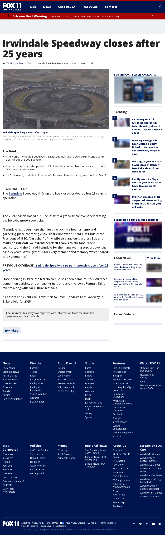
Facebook (8, 454)
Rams (88, 367)
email (159, 523)
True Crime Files (121, 383)
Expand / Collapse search (160, 7)
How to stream (10, 477)
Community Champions (119, 395)
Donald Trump (37, 457)
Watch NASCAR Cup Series (150, 470)
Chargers (89, 371)
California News (11, 371)
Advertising (118, 472)
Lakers (88, 375)
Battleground (37, 473)
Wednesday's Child (122, 379)
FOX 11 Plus (119, 494)
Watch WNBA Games (151, 492)
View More (154, 258)
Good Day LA (67, 363)
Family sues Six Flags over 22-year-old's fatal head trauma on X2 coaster (129, 297)
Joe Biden (35, 461)
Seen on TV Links (66, 383)
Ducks (88, 398)
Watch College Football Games (148, 459)
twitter (140, 523)
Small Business (65, 454)
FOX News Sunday (12, 398)
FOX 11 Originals (121, 367)
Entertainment (10, 383)
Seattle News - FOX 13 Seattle (95, 465)
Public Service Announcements (121, 485)
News (7, 363)
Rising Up (117, 418)
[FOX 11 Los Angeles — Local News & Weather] (13, 7)
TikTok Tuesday (66, 391)
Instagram (8, 457)
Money (62, 446)
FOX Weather (37, 401)
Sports (90, 363)
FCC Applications (121, 480)
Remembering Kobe (123, 432)
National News (10, 379)
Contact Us (118, 498)
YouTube (7, 465)
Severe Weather (38, 393)
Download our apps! (13, 481)
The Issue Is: (119, 371)
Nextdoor (8, 469)
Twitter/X (7, 473)
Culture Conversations (120, 427)
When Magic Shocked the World (122, 402)
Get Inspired (119, 414)
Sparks (88, 417)
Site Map (117, 506)
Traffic (33, 371)
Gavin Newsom (38, 465)
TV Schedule (119, 460)
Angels (88, 387)
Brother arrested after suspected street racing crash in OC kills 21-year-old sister (128, 282)
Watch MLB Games (150, 464)
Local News (122, 258)
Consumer (8, 387)
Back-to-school (65, 379)
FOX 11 (30, 63)
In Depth (117, 375)
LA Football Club (93, 402)
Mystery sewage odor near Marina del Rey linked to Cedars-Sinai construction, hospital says (146, 147)
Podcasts (7, 484)
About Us (119, 446)
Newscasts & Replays (147, 376)
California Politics (39, 450)
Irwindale (40, 63)
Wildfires (34, 397)
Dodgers (89, 383)
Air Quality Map (38, 379)
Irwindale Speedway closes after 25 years (27, 132)
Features (119, 363)
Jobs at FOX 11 (120, 468)
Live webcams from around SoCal (150, 387)
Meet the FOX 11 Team (121, 455)
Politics (6, 394)
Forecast (34, 367)
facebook (134, 523)
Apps (142, 381)
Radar (33, 375)
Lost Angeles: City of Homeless (123, 389)
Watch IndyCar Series (151, 475)
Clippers (89, 379)
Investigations (120, 421)
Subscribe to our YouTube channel (136, 220)
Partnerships (119, 502)
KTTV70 (117, 436)
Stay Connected (10, 447)
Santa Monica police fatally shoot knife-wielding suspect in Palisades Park (129, 267)
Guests (61, 367)
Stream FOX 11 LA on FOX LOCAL (135, 74)
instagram (147, 523)
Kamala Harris (37, 469)
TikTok (6, 461)
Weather (36, 363)
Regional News (96, 446)
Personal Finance (66, 457)
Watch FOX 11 (150, 363)
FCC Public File (120, 476)
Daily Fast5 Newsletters (9, 490)
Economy (62, 450)
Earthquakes (36, 383)
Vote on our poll (66, 387)
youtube (153, 523)
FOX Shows (119, 464)
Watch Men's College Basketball (151, 481)
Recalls (6, 391)
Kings (88, 394)
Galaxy (88, 413)
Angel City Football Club (95, 408)
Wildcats (89, 391)
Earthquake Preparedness (37, 389)
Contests (117, 450)
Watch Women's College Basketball (149, 487)
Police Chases (10, 375)
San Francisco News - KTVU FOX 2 (95, 452)
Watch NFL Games (150, 454)
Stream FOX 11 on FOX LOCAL (149, 369)
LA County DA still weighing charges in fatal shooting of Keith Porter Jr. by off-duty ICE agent (147, 126)
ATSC (115, 490)
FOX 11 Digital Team (15, 63)
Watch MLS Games (150, 496)
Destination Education (119, 409)
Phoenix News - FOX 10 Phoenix (96, 458)
